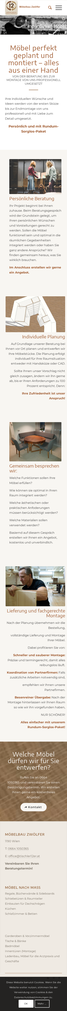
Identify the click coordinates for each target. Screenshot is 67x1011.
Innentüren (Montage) (20, 951)
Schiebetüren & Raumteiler (24, 898)
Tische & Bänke (15, 941)
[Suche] (48, 7)
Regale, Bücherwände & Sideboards (29, 893)
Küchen (10, 908)
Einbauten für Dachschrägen (25, 903)
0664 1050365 (18, 848)
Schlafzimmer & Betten (21, 913)
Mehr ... (42, 1003)
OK (26, 1003)
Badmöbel (12, 946)
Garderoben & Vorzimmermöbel (27, 936)
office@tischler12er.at (24, 856)
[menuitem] (48, 7)
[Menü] (57, 7)
